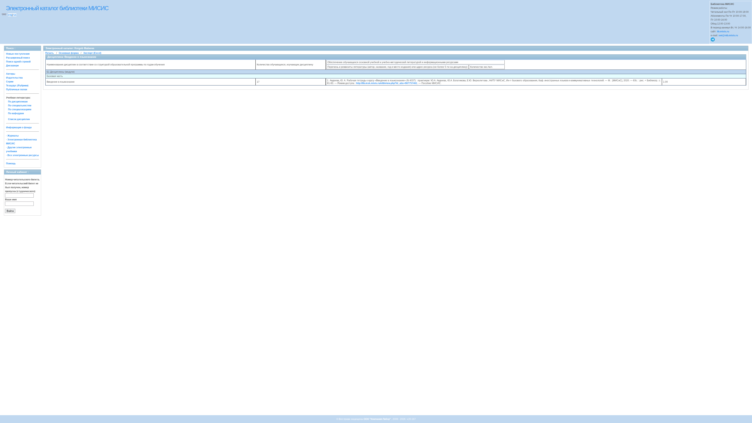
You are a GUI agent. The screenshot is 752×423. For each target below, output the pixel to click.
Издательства (14, 77)
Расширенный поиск (18, 57)
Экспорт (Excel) (92, 53)
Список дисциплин (19, 119)
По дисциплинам (18, 101)
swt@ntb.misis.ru (728, 35)
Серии (9, 81)
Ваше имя (11, 199)
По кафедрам (16, 113)
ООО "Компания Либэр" (377, 419)
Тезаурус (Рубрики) (17, 85)
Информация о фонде (19, 127)
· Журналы (12, 135)
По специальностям (19, 105)
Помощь (11, 163)
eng (10, 15)
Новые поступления (18, 53)
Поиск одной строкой (18, 61)
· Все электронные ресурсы (22, 155)
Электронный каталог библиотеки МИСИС (57, 8)
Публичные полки (16, 89)
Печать (49, 53)
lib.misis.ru (723, 31)
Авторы (10, 73)
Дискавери (12, 65)
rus (14, 15)
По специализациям (19, 109)
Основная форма (69, 53)
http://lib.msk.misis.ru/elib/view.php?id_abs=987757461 (386, 83)
